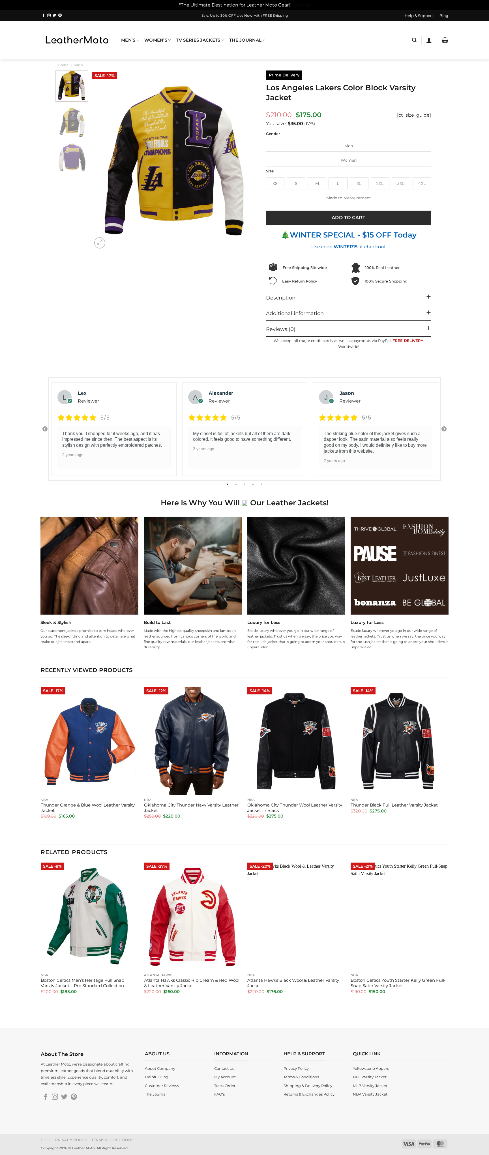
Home (63, 65)
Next (444, 429)
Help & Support (419, 15)
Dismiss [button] (301, 5)
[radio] (348, 145)
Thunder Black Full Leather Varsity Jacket (394, 805)
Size (270, 171)
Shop (78, 65)
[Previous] (103, 160)
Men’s (128, 40)
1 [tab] (228, 484)
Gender (273, 134)
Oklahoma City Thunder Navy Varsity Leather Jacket (191, 808)
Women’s (155, 40)
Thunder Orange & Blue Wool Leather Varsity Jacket (88, 808)
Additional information (295, 313)
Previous (45, 429)
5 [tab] (262, 484)
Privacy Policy (71, 1140)
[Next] (247, 160)
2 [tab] (236, 484)
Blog (443, 15)
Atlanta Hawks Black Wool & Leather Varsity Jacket (293, 983)
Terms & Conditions (112, 1140)
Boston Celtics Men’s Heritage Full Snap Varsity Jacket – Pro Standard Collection (82, 983)
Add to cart (348, 217)
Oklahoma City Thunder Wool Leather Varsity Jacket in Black (294, 808)
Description (280, 298)
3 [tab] (245, 484)
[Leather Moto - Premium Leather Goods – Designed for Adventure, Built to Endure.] (77, 40)
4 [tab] (253, 484)
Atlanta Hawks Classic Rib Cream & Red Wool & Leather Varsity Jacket (191, 983)
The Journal (245, 40)
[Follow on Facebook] (43, 16)
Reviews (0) (280, 329)
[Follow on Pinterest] (60, 16)
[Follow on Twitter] (54, 16)
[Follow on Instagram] (49, 16)
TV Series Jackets (198, 40)
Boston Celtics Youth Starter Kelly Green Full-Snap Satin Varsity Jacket (398, 983)
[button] (414, 40)
